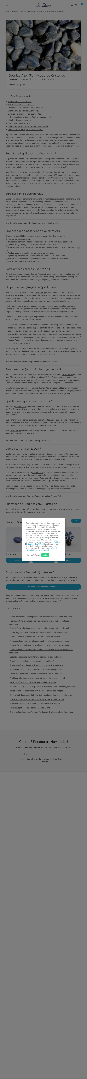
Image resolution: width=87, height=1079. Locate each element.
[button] (33, 555)
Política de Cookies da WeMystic (43, 543)
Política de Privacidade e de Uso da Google (42, 549)
